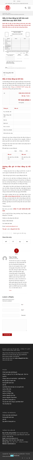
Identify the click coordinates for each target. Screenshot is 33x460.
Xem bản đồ (10, 436)
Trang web (23, 315)
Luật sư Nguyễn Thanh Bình (9, 397)
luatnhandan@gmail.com (12, 438)
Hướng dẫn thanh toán (8, 382)
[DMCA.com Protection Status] (15, 456)
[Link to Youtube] (29, 458)
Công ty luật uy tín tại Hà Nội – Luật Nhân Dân (13, 378)
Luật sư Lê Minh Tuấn (7, 393)
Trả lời (10, 290)
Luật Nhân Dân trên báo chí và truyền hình (13, 387)
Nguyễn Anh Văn (15, 229)
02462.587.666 (12, 440)
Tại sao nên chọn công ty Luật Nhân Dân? (12, 401)
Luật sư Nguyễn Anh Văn (8, 395)
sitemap (18, 1)
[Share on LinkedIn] (20, 242)
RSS (14, 1)
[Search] (24, 8)
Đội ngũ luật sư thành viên (9, 380)
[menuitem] (14, 1)
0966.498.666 (20, 440)
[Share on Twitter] (6, 242)
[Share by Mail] (27, 242)
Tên (22, 304)
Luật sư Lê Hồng (6, 391)
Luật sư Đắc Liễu (6, 389)
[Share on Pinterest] (13, 242)
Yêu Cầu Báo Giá (6, 403)
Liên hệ (4, 384)
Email (22, 309)
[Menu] (28, 8)
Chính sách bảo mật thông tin (9, 372)
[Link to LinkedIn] (27, 458)
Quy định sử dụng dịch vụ (8, 399)
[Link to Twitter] (22, 458)
